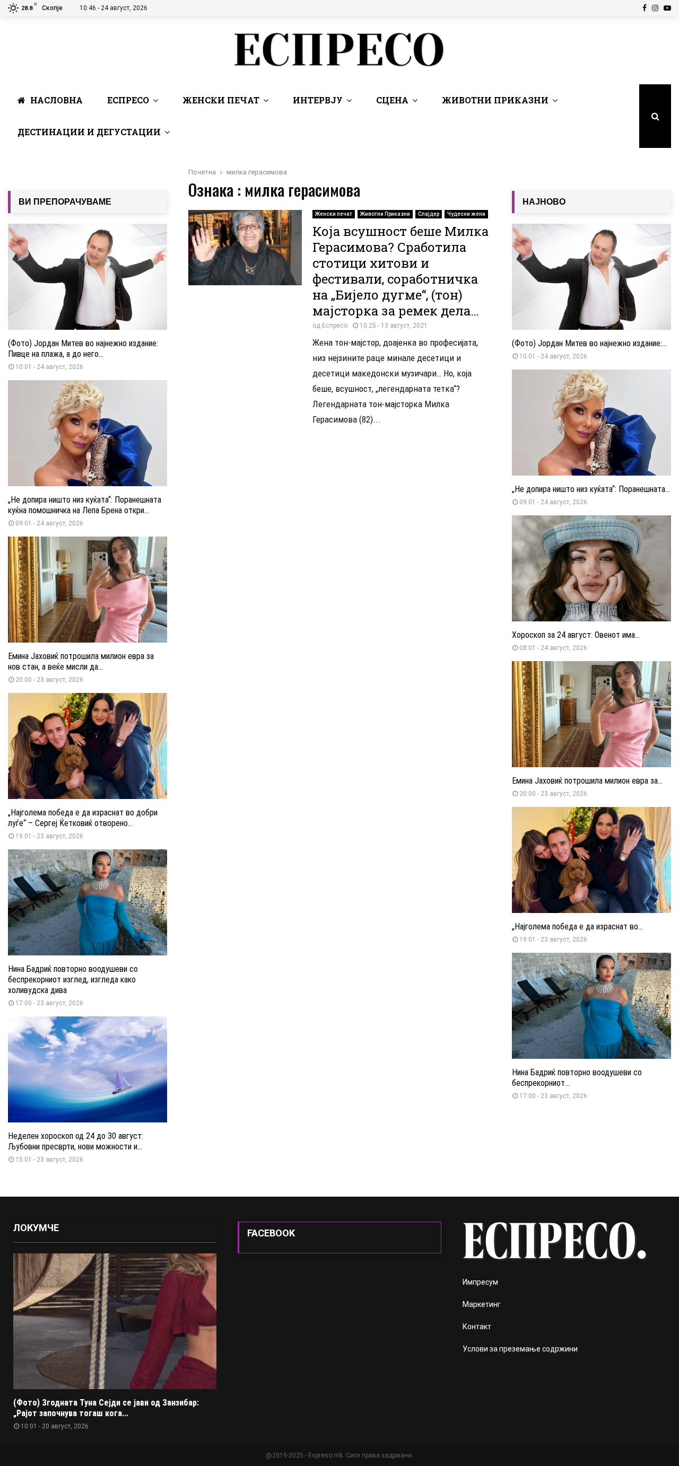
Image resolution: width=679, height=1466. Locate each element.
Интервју (318, 100)
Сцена (392, 100)
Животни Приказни (495, 100)
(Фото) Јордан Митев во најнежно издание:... (589, 343)
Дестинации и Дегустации (89, 131)
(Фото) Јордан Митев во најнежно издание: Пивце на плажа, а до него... (83, 348)
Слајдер (428, 214)
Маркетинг (482, 1304)
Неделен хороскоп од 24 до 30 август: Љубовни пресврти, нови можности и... (75, 1141)
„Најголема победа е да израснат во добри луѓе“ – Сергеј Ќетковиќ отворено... (83, 817)
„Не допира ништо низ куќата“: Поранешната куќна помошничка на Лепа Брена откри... (84, 505)
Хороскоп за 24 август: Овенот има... (576, 635)
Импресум (480, 1282)
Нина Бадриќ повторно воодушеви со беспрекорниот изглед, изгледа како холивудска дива (73, 979)
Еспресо (128, 100)
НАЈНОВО (544, 202)
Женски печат (220, 100)
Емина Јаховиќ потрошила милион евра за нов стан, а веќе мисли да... (81, 661)
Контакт (477, 1326)
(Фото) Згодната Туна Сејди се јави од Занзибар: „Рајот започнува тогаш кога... (106, 1408)
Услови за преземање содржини (520, 1349)
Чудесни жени (466, 214)
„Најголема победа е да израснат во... (577, 926)
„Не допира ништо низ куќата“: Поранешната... (591, 489)
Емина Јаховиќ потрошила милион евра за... (587, 781)
